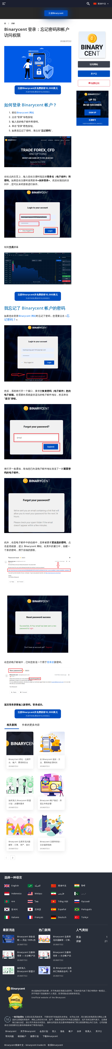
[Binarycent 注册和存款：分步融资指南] (51, 826)
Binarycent (10, 1031)
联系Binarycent (55, 1045)
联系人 (88, 1031)
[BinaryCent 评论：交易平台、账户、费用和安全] (19, 743)
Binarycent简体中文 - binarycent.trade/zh (25, 1045)
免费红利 (95, 83)
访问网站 (94, 64)
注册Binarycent (56, 13)
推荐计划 (34, 1036)
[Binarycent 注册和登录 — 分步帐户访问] (8, 954)
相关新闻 (12, 724)
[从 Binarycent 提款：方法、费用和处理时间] (51, 743)
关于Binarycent (27, 1031)
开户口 (94, 73)
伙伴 (79, 1031)
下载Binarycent (50, 1036)
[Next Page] (12, 857)
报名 (62, 1031)
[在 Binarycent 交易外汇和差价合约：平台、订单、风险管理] (44, 970)
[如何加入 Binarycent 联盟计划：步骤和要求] (19, 785)
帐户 (71, 1031)
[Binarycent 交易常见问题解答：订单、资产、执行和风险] (19, 826)
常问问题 (9, 1036)
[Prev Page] (6, 857)
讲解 (13, 23)
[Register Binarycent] (92, 104)
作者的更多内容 (31, 724)
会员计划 (44, 1031)
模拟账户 (22, 1036)
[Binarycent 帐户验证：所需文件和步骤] (51, 785)
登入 (54, 1031)
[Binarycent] (92, 57)
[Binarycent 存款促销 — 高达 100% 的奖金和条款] (8, 938)
